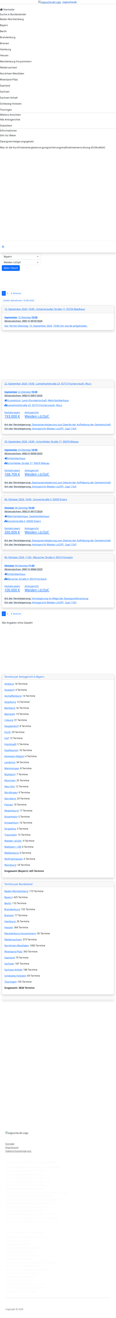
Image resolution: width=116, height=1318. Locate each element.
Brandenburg (12, 909)
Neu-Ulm (9, 786)
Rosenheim (10, 816)
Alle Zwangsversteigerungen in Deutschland (30, 1162)
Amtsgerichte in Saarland (19, 1276)
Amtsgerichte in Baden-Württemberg (26, 1236)
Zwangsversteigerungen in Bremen (25, 1181)
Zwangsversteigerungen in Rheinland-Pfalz (30, 1203)
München (9, 780)
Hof (6, 738)
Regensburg (11, 810)
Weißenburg (11, 853)
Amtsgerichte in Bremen (19, 1251)
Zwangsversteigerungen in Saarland (26, 1206)
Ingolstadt (10, 744)
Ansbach (9, 690)
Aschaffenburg (12, 696)
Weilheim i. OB (12, 846)
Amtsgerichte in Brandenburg (22, 1247)
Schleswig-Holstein (15, 975)
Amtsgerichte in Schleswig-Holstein (25, 1287)
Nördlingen (10, 792)
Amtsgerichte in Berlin (18, 1244)
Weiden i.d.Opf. (13, 840)
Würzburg (10, 865)
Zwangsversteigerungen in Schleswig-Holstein (31, 1217)
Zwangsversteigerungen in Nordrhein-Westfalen (33, 1199)
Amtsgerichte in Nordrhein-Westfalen (26, 1269)
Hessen (8, 927)
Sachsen (9, 963)
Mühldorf (9, 774)
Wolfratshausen (13, 859)
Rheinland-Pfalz (13, 951)
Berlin (7, 903)
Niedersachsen (12, 939)
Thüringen (10, 981)
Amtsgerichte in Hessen (19, 1258)
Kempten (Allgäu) (14, 756)
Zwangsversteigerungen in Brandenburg (28, 1177)
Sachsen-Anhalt (13, 969)
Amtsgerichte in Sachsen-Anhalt (23, 1284)
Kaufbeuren (11, 750)
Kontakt (9, 1143)
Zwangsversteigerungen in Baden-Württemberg (32, 1166)
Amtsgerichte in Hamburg (20, 1255)
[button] (11, 268)
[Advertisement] (58, 178)
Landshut (9, 762)
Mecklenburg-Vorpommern (20, 933)
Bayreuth (9, 714)
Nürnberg (10, 798)
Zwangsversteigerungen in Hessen (25, 1188)
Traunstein (10, 834)
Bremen (8, 915)
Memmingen (11, 768)
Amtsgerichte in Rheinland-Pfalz (23, 1273)
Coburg (8, 720)
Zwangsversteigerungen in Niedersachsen (29, 1195)
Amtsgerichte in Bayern (18, 1240)
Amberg (9, 683)
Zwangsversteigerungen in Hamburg (26, 1185)
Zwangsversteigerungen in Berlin (24, 1174)
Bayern (8, 897)
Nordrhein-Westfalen (16, 945)
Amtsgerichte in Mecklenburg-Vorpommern (30, 1262)
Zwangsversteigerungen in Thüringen (27, 1221)
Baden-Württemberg (16, 891)
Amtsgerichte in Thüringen (20, 1291)
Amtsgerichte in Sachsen (19, 1280)
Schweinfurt (11, 822)
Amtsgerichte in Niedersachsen (23, 1265)
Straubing (10, 828)
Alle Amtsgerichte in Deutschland (24, 1232)
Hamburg (9, 921)
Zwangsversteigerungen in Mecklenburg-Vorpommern (36, 1192)
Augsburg (10, 702)
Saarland (9, 957)
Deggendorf (11, 726)
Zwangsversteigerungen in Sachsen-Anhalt (29, 1214)
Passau (8, 804)
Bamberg (9, 708)
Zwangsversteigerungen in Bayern (25, 1170)
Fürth (7, 732)
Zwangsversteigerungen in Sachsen (25, 1210)
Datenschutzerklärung (18, 1151)
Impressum (12, 1147)
